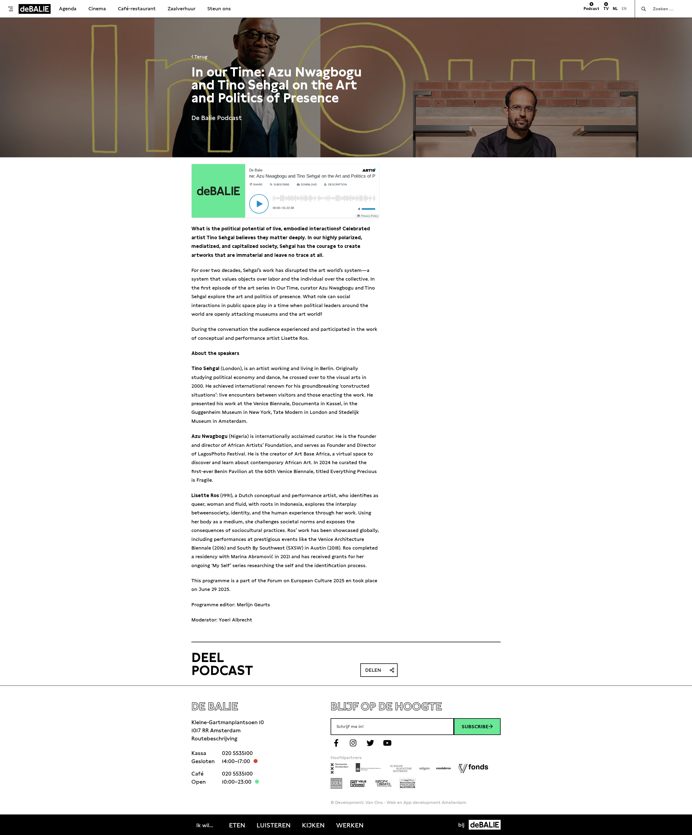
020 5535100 (237, 753)
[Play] (259, 204)
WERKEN (350, 825)
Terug (200, 56)
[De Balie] (34, 9)
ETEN (237, 825)
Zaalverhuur (181, 8)
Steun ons (219, 8)
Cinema (97, 8)
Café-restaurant (137, 8)
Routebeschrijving (214, 738)
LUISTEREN (274, 825)
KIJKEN (313, 825)
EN (624, 8)
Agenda (67, 8)
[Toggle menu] (10, 9)
